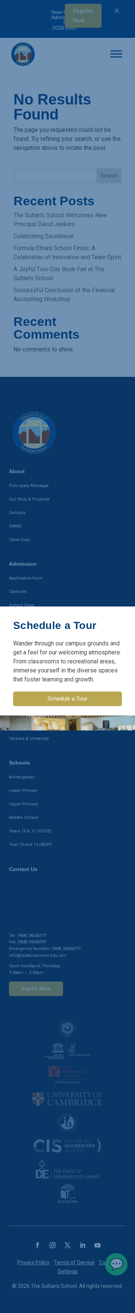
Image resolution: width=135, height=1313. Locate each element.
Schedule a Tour (67, 698)
